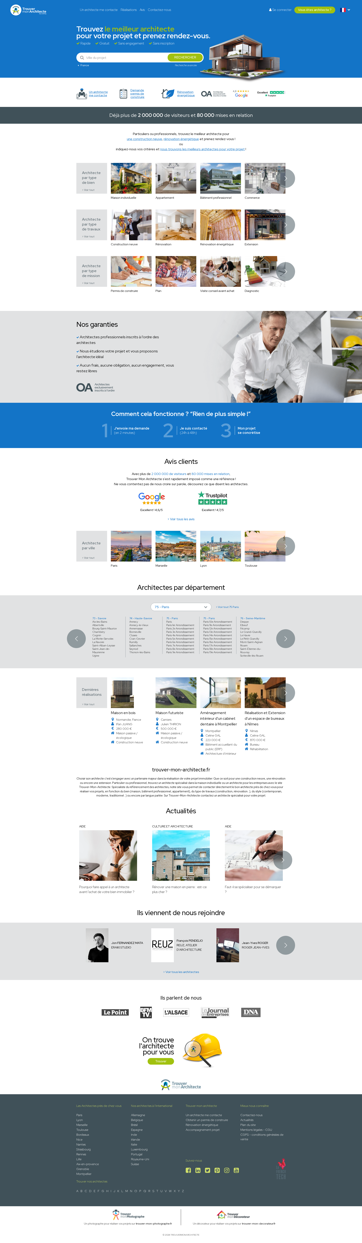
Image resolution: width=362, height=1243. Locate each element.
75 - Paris (172, 618)
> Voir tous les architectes (181, 972)
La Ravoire (98, 642)
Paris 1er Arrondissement (180, 625)
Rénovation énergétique (202, 1125)
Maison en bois (123, 712)
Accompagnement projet (203, 1130)
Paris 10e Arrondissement (217, 621)
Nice (79, 1140)
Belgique (137, 1120)
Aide (82, 826)
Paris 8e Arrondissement (180, 649)
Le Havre (245, 635)
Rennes (81, 1154)
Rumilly (133, 642)
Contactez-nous (159, 10)
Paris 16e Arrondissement (217, 642)
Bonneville (135, 632)
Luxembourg (139, 1149)
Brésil (134, 1125)
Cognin (96, 635)
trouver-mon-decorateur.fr (258, 1223)
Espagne (137, 1130)
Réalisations (129, 10)
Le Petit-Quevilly (249, 638)
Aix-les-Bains (99, 621)
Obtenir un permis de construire (207, 1120)
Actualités (246, 1120)
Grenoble (82, 1169)
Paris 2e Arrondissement (180, 628)
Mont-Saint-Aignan (251, 642)
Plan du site (248, 1125)
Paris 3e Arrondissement (180, 632)
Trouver (160, 1061)
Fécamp (245, 628)
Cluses (133, 635)
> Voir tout (88, 190)
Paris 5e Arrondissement (180, 638)
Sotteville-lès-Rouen (251, 655)
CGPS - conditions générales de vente (261, 1137)
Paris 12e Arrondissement (217, 628)
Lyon (79, 1120)
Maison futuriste (169, 712)
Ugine (95, 655)
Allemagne (138, 1115)
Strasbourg (83, 1149)
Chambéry (98, 632)
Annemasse (136, 628)
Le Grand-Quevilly (251, 632)
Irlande (135, 1140)
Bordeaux (82, 1135)
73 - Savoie (99, 618)
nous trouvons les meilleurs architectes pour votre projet (202, 149)
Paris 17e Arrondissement (217, 645)
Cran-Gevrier (137, 638)
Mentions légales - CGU (256, 1130)
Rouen (244, 645)
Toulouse (82, 1130)
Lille (78, 1159)
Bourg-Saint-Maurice (104, 628)
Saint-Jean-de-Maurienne (101, 650)
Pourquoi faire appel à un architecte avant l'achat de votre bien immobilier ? (106, 889)
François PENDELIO (190, 941)
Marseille (81, 1125)
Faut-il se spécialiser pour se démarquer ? (253, 889)
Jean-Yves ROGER (255, 943)
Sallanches (135, 645)
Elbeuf (244, 625)
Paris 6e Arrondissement (180, 642)
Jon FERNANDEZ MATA (127, 943)
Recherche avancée (186, 65)
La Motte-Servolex (102, 638)
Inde (134, 1135)
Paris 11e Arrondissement (217, 625)
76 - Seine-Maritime (252, 618)
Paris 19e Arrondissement (217, 652)
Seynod (133, 649)
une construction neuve (144, 139)
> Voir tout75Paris (227, 607)
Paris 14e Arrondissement (217, 635)
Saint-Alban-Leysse (103, 645)
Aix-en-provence (87, 1164)
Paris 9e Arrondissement (180, 652)
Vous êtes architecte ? (314, 10)
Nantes (81, 1144)
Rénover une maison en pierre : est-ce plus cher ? (179, 889)
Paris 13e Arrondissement (217, 632)
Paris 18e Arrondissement (217, 649)
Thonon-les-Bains (139, 652)
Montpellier (83, 1174)
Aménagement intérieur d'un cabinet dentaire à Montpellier (218, 718)
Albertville (98, 625)
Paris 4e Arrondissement (180, 635)
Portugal (136, 1154)
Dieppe (244, 621)
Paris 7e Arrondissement (180, 645)
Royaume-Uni (140, 1159)
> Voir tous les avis (181, 519)
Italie (134, 1144)
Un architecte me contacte (99, 10)
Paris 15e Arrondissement (217, 638)
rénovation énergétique (181, 139)
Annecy (133, 621)
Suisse (135, 1164)
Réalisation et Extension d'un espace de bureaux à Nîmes (265, 718)
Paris (169, 621)
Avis (142, 10)
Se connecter (281, 10)
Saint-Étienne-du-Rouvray (250, 650)
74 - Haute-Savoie (140, 618)
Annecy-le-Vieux (138, 625)
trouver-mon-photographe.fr (154, 1223)
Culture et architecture (172, 826)
